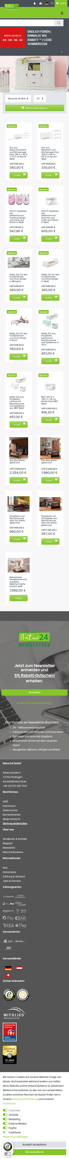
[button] (34, 108)
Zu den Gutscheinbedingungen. (34, 702)
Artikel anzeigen (18, 599)
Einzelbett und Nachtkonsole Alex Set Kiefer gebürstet (17, 519)
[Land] (46, 3)
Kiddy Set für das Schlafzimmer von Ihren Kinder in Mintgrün (18, 278)
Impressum (9, 1103)
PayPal (12, 1128)
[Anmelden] (35, 3)
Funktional (15, 1132)
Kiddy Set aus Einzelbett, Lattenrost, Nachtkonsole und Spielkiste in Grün (50, 339)
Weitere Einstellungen (15, 1136)
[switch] (7, 1154)
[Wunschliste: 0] (52, 3)
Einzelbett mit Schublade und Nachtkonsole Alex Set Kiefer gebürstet (49, 520)
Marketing (14, 1119)
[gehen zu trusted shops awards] (10, 1054)
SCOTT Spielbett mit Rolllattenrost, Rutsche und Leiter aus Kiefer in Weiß (50, 217)
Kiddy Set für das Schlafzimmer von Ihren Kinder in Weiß (50, 278)
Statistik (13, 1114)
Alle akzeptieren (34, 1152)
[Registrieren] (41, 3)
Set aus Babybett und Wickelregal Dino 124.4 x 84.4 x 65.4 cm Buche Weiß (50, 153)
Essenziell (14, 1110)
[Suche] (58, 22)
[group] (19, 136)
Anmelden (34, 692)
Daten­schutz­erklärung (25, 1099)
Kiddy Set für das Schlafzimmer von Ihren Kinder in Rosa (18, 336)
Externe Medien (18, 1123)
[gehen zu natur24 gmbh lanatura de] (10, 1031)
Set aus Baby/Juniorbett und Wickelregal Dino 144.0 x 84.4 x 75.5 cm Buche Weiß (18, 153)
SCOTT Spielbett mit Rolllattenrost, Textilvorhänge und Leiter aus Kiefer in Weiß (18, 217)
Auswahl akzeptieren (34, 1144)
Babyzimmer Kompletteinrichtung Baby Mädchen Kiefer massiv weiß (18, 581)
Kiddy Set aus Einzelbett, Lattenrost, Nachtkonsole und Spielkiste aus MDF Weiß (17, 402)
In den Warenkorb (18, 176)
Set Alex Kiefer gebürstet (17, 461)
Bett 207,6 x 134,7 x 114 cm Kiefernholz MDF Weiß (49, 400)
